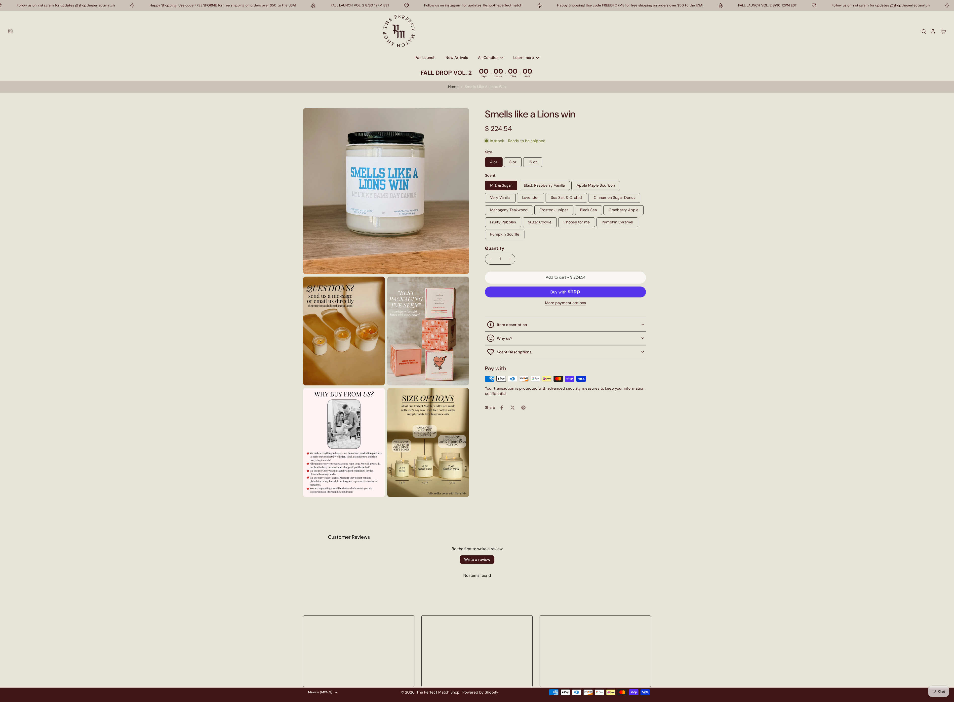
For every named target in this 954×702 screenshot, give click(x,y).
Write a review (477, 559)
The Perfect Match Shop (438, 692)
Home (453, 86)
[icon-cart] (943, 31)
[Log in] (932, 31)
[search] (923, 31)
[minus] (490, 259)
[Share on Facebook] (501, 407)
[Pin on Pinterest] (523, 407)
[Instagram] (10, 31)
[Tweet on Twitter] (512, 407)
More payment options (565, 303)
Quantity (494, 248)
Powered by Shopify (480, 692)
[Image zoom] (386, 191)
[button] (565, 277)
